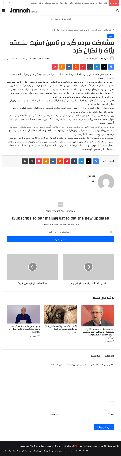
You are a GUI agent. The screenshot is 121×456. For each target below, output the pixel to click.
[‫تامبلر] (90, 67)
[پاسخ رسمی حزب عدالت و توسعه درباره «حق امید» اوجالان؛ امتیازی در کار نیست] (23, 314)
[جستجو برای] (117, 11)
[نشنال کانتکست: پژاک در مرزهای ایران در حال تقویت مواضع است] (60, 314)
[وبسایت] (93, 181)
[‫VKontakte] (69, 67)
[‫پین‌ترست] (83, 67)
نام (112, 401)
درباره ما (16, 451)
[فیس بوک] (111, 67)
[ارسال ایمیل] (102, 58)
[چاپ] (25, 161)
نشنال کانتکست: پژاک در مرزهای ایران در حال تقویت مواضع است (61, 327)
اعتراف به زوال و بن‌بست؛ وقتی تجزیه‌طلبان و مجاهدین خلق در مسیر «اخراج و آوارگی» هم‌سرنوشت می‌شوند (98, 333)
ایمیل (111, 414)
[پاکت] (55, 67)
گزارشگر (46, 451)
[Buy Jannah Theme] (61, 19)
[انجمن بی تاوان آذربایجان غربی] (24, 10)
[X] (104, 67)
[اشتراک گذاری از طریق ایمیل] (32, 161)
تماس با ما (7, 451)
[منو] (3, 11)
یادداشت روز (57, 451)
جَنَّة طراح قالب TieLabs (65, 446)
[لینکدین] (97, 67)
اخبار (105, 30)
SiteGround (35, 446)
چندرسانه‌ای (26, 451)
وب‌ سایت (54, 414)
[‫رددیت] (76, 67)
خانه (110, 30)
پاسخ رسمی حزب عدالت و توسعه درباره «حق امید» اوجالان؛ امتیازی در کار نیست (24, 329)
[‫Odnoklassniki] (62, 67)
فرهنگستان (37, 451)
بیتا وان (106, 58)
